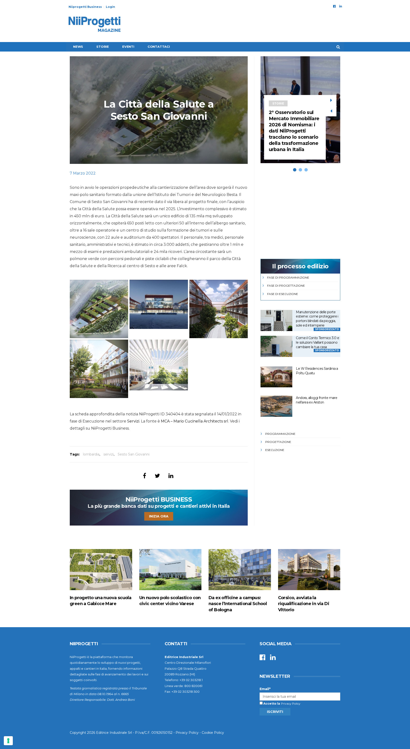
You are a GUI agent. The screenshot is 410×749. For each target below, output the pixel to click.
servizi (108, 454)
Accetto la (271, 703)
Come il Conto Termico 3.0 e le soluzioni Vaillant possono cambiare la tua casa (317, 342)
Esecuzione (274, 450)
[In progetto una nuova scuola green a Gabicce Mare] (101, 569)
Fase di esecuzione (282, 294)
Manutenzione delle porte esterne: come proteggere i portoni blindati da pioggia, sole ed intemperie (317, 318)
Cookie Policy (213, 732)
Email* (265, 689)
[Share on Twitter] (157, 476)
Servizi (133, 421)
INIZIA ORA (158, 516)
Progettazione (278, 442)
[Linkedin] (340, 6)
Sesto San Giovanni (133, 454)
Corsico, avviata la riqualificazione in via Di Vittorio (303, 603)
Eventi (128, 46)
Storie (102, 46)
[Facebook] (334, 6)
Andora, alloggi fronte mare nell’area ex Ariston (316, 400)
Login (110, 7)
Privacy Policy (290, 703)
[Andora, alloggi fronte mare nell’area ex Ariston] (276, 406)
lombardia (91, 454)
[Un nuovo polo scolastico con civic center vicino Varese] (170, 569)
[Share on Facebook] (144, 476)
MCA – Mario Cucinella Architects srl (194, 421)
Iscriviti (275, 712)
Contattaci (159, 46)
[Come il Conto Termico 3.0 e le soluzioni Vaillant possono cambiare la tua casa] (276, 346)
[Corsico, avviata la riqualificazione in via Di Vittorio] (309, 569)
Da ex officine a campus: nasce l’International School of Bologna (238, 603)
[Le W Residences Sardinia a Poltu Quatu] (276, 377)
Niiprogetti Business (85, 7)
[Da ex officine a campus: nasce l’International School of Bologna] (240, 569)
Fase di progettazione (286, 285)
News (78, 46)
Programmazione (280, 434)
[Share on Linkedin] (171, 476)
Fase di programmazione (288, 277)
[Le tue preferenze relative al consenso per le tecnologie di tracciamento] (8, 740)
